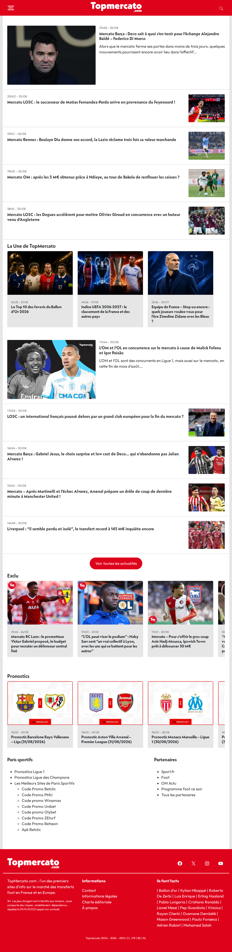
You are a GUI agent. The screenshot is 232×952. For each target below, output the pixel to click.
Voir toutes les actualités (116, 563)
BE (139, 938)
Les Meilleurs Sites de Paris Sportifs (44, 783)
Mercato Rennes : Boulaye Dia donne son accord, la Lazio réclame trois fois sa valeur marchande (91, 139)
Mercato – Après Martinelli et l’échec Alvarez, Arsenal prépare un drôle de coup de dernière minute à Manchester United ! (89, 494)
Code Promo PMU (37, 794)
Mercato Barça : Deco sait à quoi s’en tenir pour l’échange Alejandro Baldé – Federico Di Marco (159, 36)
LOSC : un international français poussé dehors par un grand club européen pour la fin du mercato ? (95, 416)
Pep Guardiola (192, 907)
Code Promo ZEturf (39, 818)
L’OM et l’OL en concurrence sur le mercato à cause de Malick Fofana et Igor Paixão (160, 350)
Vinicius (214, 907)
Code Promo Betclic (39, 788)
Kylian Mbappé (193, 890)
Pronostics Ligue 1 (29, 771)
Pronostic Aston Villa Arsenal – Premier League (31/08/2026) (106, 739)
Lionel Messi (167, 907)
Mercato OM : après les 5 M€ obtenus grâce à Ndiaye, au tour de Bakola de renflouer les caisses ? (93, 177)
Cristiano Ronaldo (203, 902)
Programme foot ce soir (181, 788)
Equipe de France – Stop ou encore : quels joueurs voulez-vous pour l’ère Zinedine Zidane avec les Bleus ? (181, 313)
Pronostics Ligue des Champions (41, 777)
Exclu (12, 576)
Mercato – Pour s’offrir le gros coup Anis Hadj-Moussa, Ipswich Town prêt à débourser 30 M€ (180, 641)
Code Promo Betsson (40, 823)
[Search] (221, 8)
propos (91, 907)
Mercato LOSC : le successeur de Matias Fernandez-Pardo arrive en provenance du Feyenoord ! (91, 102)
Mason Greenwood (173, 919)
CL (128, 938)
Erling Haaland (211, 896)
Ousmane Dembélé (199, 913)
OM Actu (168, 783)
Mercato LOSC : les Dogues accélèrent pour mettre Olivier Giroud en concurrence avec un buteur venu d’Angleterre (93, 217)
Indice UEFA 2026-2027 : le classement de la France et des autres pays (105, 311)
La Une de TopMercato (31, 246)
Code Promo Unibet (39, 806)
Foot (165, 777)
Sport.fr (168, 771)
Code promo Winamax (41, 800)
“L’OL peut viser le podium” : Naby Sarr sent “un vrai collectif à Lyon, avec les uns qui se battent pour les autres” (109, 643)
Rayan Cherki (168, 913)
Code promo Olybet (39, 812)
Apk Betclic (31, 829)
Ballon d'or (168, 890)
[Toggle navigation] (10, 8)
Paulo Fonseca (204, 919)
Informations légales (99, 896)
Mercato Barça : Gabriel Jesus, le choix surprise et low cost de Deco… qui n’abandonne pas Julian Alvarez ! (93, 456)
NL (144, 938)
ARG (122, 938)
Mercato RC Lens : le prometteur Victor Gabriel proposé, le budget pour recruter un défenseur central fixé (39, 643)
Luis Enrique (184, 896)
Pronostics (18, 676)
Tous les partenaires (178, 794)
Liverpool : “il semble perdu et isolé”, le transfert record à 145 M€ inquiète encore (80, 528)
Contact (89, 890)
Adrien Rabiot (169, 925)
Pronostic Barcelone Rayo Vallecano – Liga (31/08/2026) (40, 739)
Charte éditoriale (96, 902)
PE (133, 938)
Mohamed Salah (197, 925)
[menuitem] (221, 8)
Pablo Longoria (172, 902)
